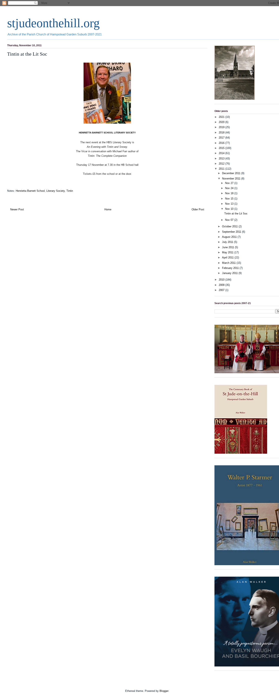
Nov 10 (229, 208)
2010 (222, 279)
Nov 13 (229, 203)
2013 (222, 158)
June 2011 (228, 247)
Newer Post (17, 209)
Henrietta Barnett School (30, 190)
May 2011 (228, 252)
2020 (222, 122)
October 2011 (230, 226)
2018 (222, 132)
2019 (222, 127)
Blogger (164, 690)
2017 (222, 137)
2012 (222, 163)
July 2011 (228, 242)
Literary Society (55, 190)
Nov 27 (229, 183)
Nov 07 (229, 219)
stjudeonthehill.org (53, 23)
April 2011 (228, 257)
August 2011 (230, 236)
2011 (222, 168)
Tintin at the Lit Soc (236, 213)
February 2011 (231, 267)
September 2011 (232, 231)
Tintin (69, 190)
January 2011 (230, 273)
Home (107, 209)
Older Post (198, 209)
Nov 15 (229, 198)
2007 (222, 290)
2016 (222, 142)
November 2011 (231, 178)
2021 (222, 116)
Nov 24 (229, 188)
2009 (222, 284)
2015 (222, 148)
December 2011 (231, 173)
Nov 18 (229, 193)
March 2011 (229, 262)
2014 (222, 153)
